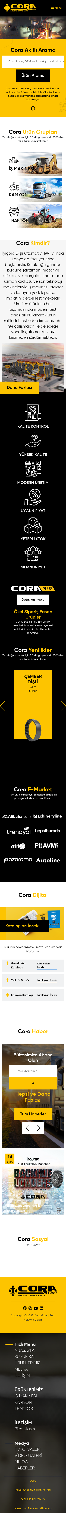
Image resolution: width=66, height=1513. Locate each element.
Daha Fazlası (19, 387)
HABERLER (25, 1467)
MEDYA (21, 1368)
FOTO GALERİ (27, 1448)
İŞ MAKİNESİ (21, 168)
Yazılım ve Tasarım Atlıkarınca (33, 1507)
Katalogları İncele (43, 965)
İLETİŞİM (22, 1375)
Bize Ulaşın (25, 1428)
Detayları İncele (33, 598)
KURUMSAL (25, 1356)
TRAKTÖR (19, 220)
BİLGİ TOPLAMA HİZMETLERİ (33, 1489)
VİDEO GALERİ (28, 1455)
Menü (58, 8)
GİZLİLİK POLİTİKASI (33, 1498)
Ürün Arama (33, 75)
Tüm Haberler (33, 1113)
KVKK (33, 1480)
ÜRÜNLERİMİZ (27, 1362)
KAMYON (18, 194)
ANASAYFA (24, 1350)
